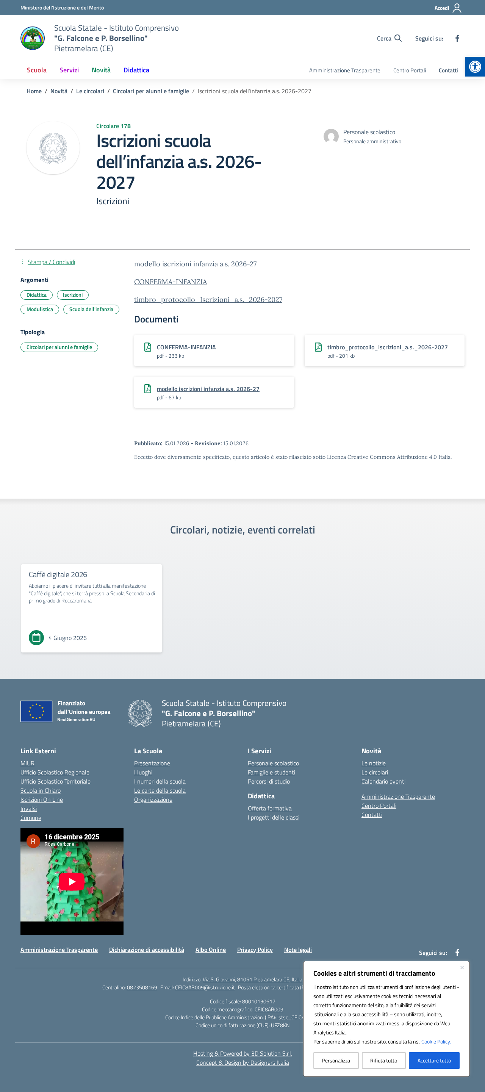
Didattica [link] (136, 70)
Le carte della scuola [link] (160, 790)
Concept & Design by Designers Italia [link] (242, 1062)
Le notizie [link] (373, 763)
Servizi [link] (69, 70)
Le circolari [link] (374, 772)
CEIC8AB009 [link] (269, 1009)
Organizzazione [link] (153, 799)
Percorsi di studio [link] (269, 781)
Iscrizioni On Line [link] (41, 799)
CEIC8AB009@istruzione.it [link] (205, 987)
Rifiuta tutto (383, 1060)
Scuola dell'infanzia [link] (91, 309)
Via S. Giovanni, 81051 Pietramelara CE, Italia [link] (252, 979)
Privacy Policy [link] (255, 949)
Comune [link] (30, 817)
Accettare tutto (434, 1060)
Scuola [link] (37, 70)
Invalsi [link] (28, 808)
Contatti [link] (448, 70)
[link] (475, 67)
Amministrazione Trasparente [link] (344, 70)
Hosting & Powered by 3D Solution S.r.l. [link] (242, 1053)
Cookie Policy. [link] (436, 1041)
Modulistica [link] (40, 309)
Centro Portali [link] (409, 70)
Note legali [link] (298, 949)
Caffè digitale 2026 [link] (58, 574)
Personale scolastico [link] (273, 763)
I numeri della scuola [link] (160, 781)
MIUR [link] (27, 763)
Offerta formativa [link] (270, 808)
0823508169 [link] (142, 987)
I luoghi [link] (143, 772)
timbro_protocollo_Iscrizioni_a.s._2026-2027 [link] (208, 299)
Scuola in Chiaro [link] (40, 790)
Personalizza (336, 1060)
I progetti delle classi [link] (273, 817)
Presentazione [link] (152, 763)
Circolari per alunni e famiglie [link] (59, 347)
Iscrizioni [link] (73, 295)
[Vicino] (461, 967)
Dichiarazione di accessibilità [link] (146, 949)
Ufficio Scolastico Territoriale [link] (55, 781)
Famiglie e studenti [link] (271, 772)
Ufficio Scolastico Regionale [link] (54, 772)
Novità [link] (101, 70)
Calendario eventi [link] (383, 781)
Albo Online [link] (211, 949)
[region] (386, 1019)
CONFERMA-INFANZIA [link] (170, 281)
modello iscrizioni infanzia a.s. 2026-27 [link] (195, 264)
